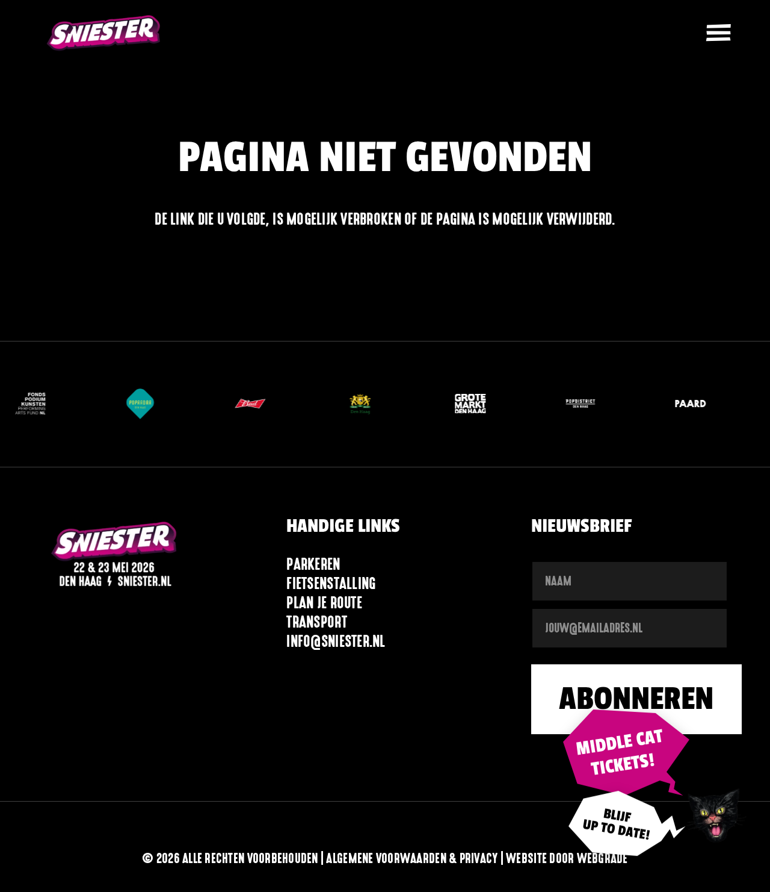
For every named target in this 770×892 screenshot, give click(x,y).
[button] (718, 33)
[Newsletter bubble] (626, 829)
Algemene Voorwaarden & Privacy (411, 858)
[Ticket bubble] (626, 753)
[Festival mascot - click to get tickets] (715, 814)
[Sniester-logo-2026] (103, 33)
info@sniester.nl (335, 641)
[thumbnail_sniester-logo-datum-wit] (114, 556)
